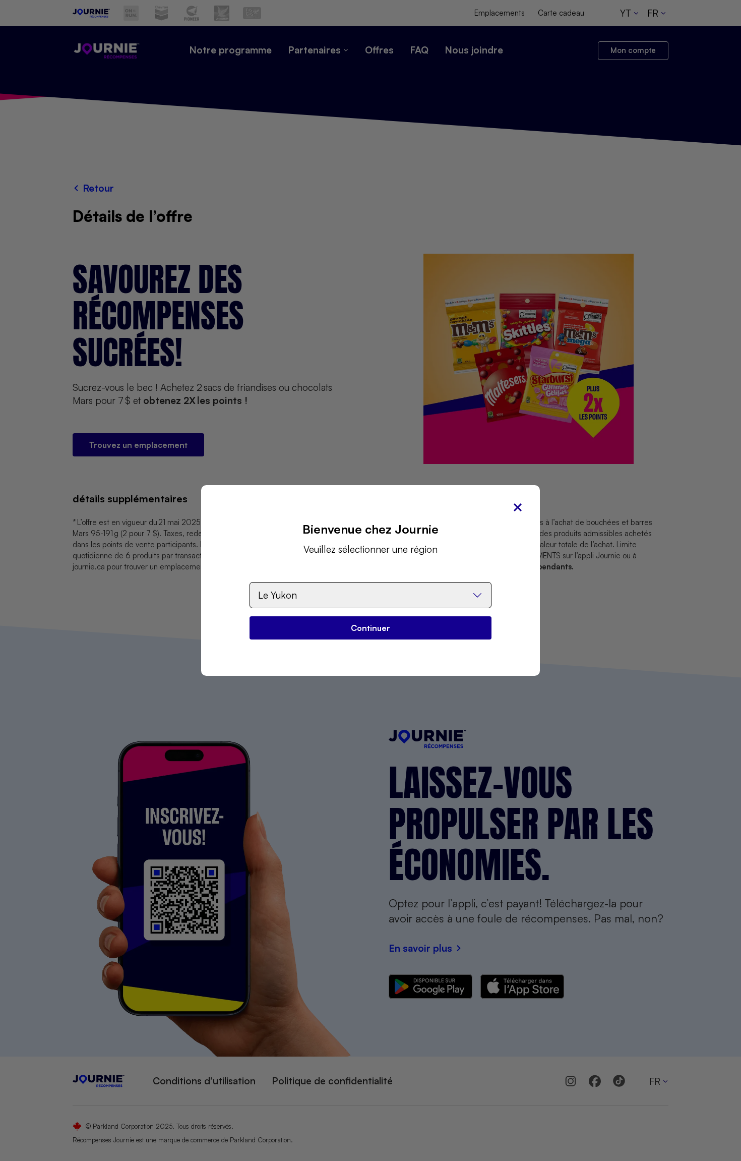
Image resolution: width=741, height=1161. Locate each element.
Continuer (370, 628)
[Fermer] (518, 507)
